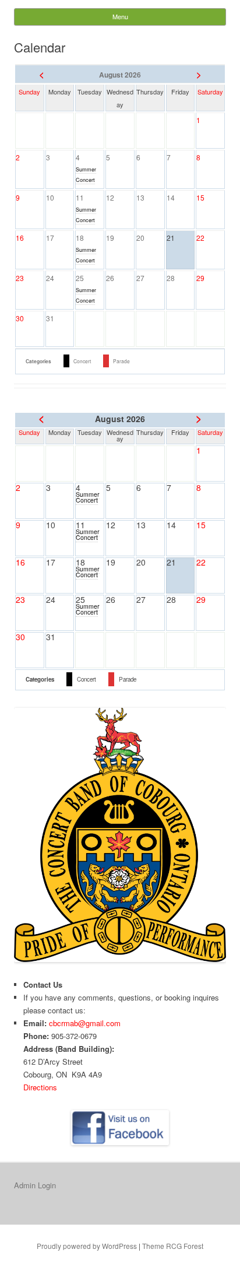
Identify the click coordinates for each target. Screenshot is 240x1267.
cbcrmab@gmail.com (85, 1023)
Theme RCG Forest (172, 1246)
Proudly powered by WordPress (87, 1246)
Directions (40, 1087)
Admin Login (35, 1185)
